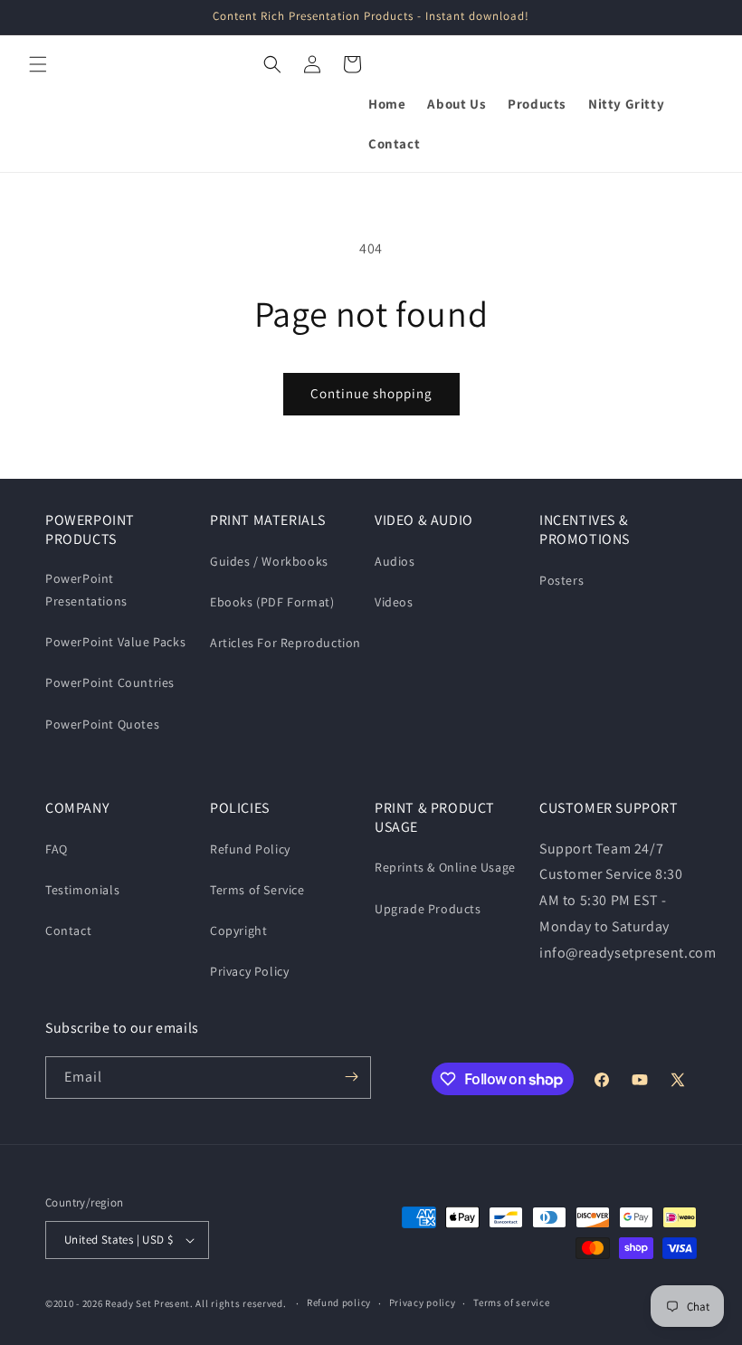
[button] (38, 64)
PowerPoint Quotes (102, 724)
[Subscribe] (351, 1076)
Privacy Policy (249, 971)
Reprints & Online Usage (445, 867)
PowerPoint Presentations (86, 589)
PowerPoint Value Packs (115, 642)
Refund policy (339, 1302)
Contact (68, 930)
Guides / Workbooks (269, 561)
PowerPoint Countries (110, 682)
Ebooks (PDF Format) (272, 602)
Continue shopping (371, 393)
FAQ (56, 849)
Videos (394, 602)
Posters (561, 580)
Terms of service (511, 1302)
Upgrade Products (428, 909)
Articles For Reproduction (285, 642)
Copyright (238, 930)
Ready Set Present (147, 1303)
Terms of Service (257, 890)
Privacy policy (422, 1302)
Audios (395, 561)
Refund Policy (250, 849)
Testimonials (82, 890)
